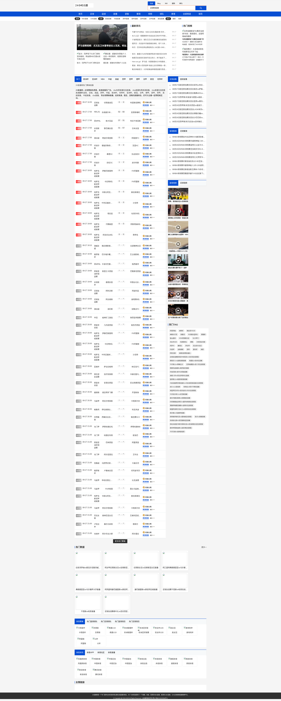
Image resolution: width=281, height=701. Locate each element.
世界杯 (121, 93)
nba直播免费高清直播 (141, 90)
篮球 (104, 14)
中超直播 (117, 19)
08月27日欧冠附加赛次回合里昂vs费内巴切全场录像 (188, 101)
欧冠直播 (161, 19)
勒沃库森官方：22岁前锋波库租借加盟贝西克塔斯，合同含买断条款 (149, 69)
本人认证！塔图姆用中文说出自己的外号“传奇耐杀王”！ (149, 36)
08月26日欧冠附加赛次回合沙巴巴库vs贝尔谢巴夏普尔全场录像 (188, 117)
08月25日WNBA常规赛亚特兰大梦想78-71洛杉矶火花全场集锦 (188, 157)
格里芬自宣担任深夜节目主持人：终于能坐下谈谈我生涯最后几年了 (149, 58)
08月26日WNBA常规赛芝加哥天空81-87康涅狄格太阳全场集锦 (188, 149)
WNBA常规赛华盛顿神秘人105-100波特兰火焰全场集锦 (188, 165)
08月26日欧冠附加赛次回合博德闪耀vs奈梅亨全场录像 (188, 113)
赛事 (173, 14)
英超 (96, 93)
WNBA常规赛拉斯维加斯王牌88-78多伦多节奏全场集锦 (188, 169)
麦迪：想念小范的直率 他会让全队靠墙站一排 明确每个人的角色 (149, 65)
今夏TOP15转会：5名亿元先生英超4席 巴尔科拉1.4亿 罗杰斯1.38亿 (149, 32)
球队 (162, 14)
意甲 (153, 93)
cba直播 (95, 95)
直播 (115, 14)
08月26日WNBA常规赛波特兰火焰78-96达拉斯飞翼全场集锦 (188, 145)
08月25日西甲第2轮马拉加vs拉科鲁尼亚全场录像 (188, 122)
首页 (80, 14)
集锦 (138, 14)
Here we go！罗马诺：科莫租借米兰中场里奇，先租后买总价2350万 (149, 62)
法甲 (141, 93)
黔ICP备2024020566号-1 (160, 698)
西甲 (102, 93)
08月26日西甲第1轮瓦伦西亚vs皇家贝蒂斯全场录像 (188, 105)
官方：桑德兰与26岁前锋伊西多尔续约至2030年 (149, 54)
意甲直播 (143, 19)
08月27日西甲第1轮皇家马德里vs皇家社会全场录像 (188, 97)
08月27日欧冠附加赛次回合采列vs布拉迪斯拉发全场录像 (188, 85)
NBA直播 (85, 19)
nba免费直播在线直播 (121, 90)
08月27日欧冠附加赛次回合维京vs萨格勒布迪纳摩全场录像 (188, 89)
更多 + (203, 547)
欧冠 (136, 93)
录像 (127, 14)
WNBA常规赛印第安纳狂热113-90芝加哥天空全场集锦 (188, 161)
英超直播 (108, 19)
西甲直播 (126, 19)
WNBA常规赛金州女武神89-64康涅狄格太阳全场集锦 (188, 137)
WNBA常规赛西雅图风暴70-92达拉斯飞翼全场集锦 (188, 173)
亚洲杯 (129, 93)
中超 (108, 93)
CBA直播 (93, 19)
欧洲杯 (114, 93)
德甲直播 (134, 19)
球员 (201, 14)
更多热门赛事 (120, 541)
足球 (92, 14)
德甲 (147, 93)
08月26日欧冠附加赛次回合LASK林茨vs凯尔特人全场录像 (188, 109)
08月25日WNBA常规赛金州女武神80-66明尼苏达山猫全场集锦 (188, 153)
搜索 (174, 19)
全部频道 (187, 14)
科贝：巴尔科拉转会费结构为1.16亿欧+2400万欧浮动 (149, 47)
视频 (150, 14)
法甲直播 (152, 19)
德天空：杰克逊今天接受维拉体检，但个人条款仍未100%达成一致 (149, 43)
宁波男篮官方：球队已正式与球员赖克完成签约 (149, 40)
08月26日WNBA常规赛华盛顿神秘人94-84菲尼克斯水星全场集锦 (188, 141)
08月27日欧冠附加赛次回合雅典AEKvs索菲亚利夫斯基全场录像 (188, 93)
